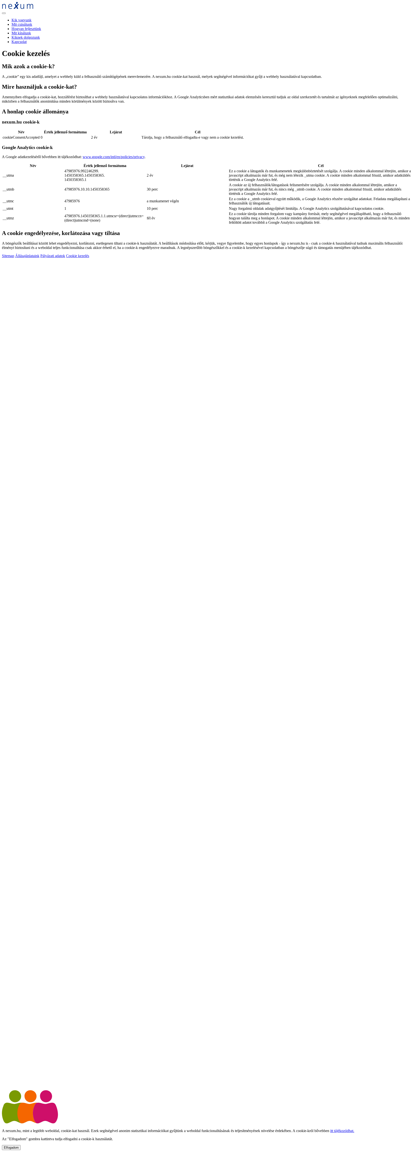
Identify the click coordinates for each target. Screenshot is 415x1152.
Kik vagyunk (21, 20)
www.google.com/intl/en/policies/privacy (114, 157)
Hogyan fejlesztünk (26, 29)
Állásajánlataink (27, 256)
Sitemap (8, 256)
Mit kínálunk (21, 33)
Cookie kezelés (77, 256)
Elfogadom (11, 1147)
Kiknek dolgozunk (26, 37)
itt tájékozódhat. (342, 1131)
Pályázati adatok (52, 256)
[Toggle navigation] (4, 13)
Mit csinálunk (22, 24)
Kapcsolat (19, 42)
